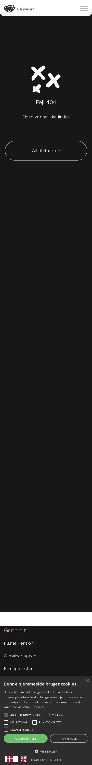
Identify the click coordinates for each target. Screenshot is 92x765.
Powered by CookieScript (46, 760)
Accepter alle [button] (25, 738)
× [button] (88, 681)
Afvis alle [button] (69, 738)
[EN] (24, 759)
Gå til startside (46, 150)
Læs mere (38, 707)
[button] (6, 715)
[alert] (46, 720)
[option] (24, 759)
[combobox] (11, 759)
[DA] (11, 759)
